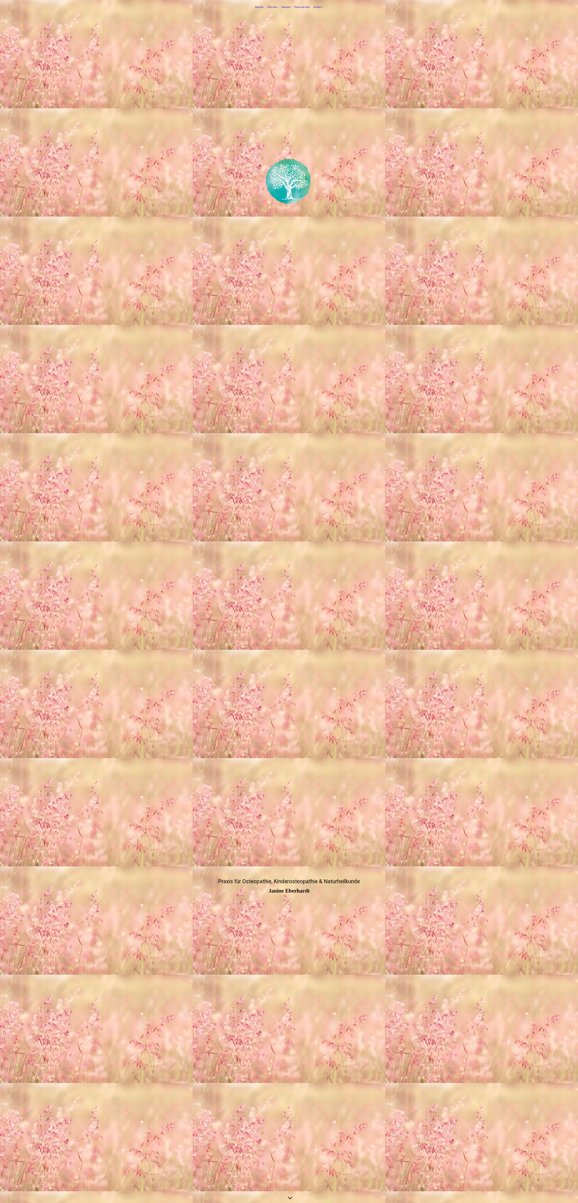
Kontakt (317, 7)
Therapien (286, 7)
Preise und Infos (302, 7)
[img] (289, 193)
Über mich (272, 7)
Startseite (259, 7)
